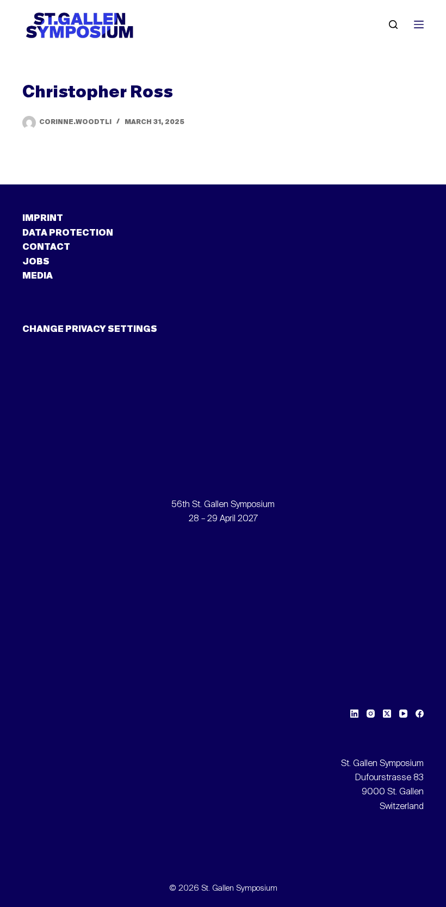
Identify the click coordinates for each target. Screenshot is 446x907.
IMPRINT (42, 218)
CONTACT (46, 247)
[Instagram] (371, 713)
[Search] (393, 24)
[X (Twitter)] (387, 713)
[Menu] (419, 24)
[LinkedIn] (354, 713)
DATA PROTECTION (67, 233)
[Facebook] (420, 713)
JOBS (35, 262)
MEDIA (37, 276)
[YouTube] (403, 713)
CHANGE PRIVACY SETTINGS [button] (89, 329)
